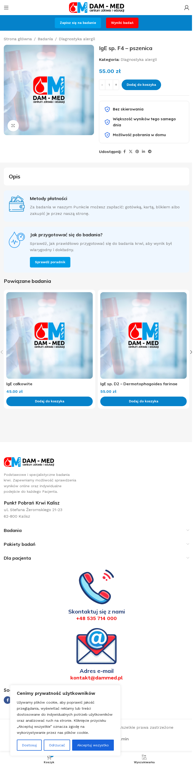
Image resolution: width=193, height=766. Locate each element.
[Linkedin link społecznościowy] (143, 151)
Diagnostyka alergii (77, 38)
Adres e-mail (97, 670)
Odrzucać (57, 745)
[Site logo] (96, 7)
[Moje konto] (187, 8)
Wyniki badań (122, 23)
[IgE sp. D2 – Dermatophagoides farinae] (143, 335)
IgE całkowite (19, 383)
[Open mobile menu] (6, 8)
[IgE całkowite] (49, 335)
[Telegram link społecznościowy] (150, 151)
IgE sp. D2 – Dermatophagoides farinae (138, 383)
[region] (65, 720)
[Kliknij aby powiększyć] (13, 125)
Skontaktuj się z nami (96, 611)
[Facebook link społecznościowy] (124, 151)
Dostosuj (29, 745)
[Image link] (29, 461)
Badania (45, 38)
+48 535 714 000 (96, 618)
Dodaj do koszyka (141, 85)
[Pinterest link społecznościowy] (137, 151)
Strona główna (18, 38)
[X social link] (130, 151)
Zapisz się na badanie (78, 23)
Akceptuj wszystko (93, 745)
